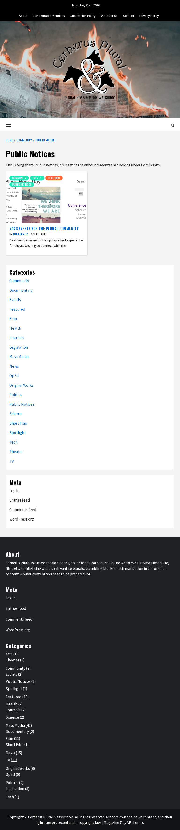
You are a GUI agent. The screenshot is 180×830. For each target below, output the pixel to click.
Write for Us (109, 16)
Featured (54, 178)
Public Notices (21, 184)
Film (13, 318)
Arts (9, 653)
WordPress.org (21, 519)
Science (16, 413)
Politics (15, 394)
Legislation (18, 347)
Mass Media (19, 356)
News (14, 366)
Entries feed (19, 500)
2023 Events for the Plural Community (44, 228)
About (23, 16)
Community (19, 178)
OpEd (14, 375)
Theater (16, 451)
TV (11, 461)
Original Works (21, 385)
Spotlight (17, 432)
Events (37, 178)
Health (15, 328)
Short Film (18, 423)
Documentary (21, 290)
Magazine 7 (113, 822)
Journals (16, 337)
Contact (128, 16)
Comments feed (22, 509)
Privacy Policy (149, 16)
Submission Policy (83, 16)
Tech (13, 442)
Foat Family (21, 234)
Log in (14, 490)
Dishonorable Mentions (49, 16)
